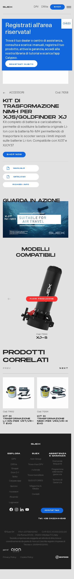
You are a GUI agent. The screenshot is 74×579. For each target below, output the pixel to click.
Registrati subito (21, 64)
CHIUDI (67, 24)
